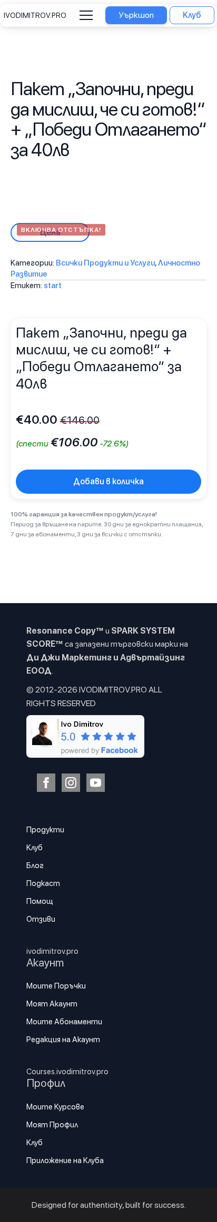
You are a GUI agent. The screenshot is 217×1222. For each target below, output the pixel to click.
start (53, 285)
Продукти (45, 829)
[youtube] (95, 782)
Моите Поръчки (56, 986)
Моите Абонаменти (64, 1021)
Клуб (34, 847)
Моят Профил (52, 1124)
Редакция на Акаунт (63, 1039)
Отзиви (40, 919)
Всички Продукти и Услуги (105, 263)
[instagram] (71, 782)
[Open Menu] (86, 15)
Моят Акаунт (51, 1004)
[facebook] (46, 782)
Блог (35, 865)
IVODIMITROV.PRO (35, 15)
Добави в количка (108, 481)
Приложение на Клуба (65, 1160)
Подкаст (43, 883)
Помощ (39, 901)
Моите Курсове (55, 1107)
